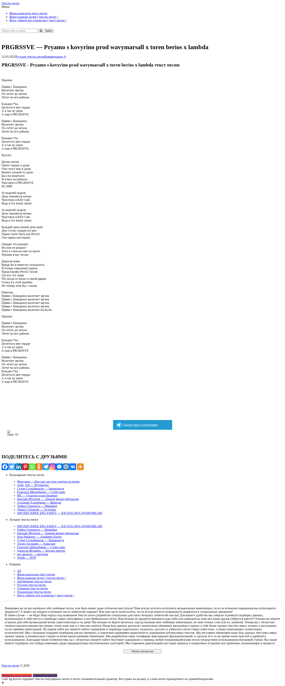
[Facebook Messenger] (59, 466)
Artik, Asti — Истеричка (33, 485)
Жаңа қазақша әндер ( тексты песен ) (33, 16)
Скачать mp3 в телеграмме (140, 424)
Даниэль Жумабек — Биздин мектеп (41, 550)
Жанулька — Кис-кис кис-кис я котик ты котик (48, 481)
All (19, 571)
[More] (80, 466)
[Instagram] (52, 466)
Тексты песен (10, 3)
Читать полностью (142, 651)
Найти (47, 30)
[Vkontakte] (72, 466)
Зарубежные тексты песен (34, 581)
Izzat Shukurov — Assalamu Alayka (39, 536)
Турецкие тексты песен (32, 588)
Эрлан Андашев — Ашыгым (36, 543)
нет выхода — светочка (32, 554)
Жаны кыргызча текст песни (28, 13)
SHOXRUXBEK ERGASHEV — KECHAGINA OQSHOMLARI (59, 513)
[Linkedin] (18, 466)
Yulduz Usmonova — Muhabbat (37, 506)
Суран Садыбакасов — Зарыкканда (40, 488)
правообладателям (45, 675)
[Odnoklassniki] (38, 466)
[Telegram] (45, 466)
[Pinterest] (25, 466)
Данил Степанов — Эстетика (36, 509)
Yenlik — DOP (26, 557)
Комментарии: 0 (55, 56)
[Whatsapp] (32, 466)
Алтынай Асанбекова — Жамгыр (39, 502)
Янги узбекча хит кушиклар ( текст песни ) (37, 20)
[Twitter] (11, 466)
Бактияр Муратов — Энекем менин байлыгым (48, 499)
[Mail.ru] (66, 466)
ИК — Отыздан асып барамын (37, 495)
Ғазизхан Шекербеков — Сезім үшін (41, 492)
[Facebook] (5, 466)
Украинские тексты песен (34, 592)
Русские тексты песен (30, 56)
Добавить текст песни (17, 675)
